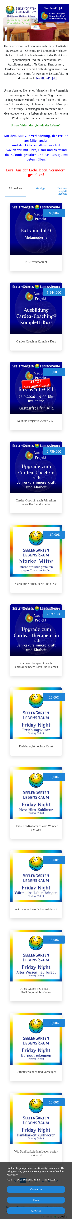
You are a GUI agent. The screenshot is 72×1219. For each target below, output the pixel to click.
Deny (36, 1200)
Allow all (36, 1210)
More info (12, 1174)
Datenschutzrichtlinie (28, 1179)
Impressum (50, 1179)
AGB (9, 1179)
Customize (36, 1189)
